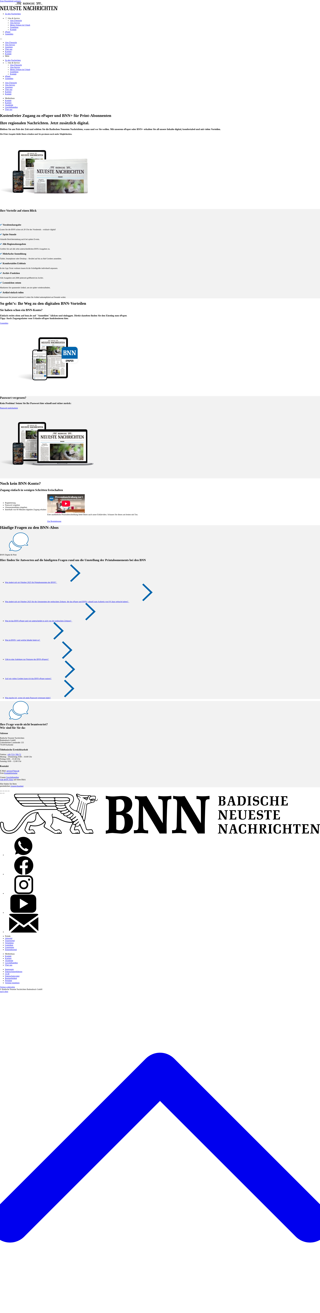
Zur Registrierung (54, 521)
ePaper (7, 32)
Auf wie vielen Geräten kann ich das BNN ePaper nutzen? (28, 678)
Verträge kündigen (12, 983)
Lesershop (9, 945)
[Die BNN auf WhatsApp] (23, 855)
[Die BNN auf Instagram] (23, 893)
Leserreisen (9, 947)
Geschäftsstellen (11, 107)
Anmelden (9, 34)
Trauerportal (10, 941)
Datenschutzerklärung (13, 972)
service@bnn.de (12, 771)
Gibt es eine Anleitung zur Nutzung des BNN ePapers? (27, 659)
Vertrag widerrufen (7, 987)
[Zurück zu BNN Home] (29, 9)
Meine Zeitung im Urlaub (20, 25)
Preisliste (8, 981)
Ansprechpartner (17, 786)
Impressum (9, 969)
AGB (7, 974)
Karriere (8, 51)
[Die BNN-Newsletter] (23, 932)
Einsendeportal (11, 950)
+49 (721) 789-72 (14, 754)
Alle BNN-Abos (6, 780)
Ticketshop (9, 943)
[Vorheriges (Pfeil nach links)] (1, 793)
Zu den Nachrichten (13, 14)
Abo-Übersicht (16, 20)
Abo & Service (14, 18)
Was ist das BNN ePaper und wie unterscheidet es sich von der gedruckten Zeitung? (38, 621)
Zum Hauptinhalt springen (10, 1)
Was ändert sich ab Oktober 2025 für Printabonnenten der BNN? (31, 582)
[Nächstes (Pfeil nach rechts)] (3, 793)
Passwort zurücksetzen (9, 408)
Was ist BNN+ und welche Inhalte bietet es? (22, 640)
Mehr (7, 56)
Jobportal (8, 938)
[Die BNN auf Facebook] (23, 874)
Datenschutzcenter (12, 976)
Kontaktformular (10, 773)
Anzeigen (9, 47)
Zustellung (14, 27)
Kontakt (13, 29)
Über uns (8, 49)
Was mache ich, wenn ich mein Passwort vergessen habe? (28, 698)
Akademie (9, 105)
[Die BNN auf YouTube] (23, 913)
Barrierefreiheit (11, 978)
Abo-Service (15, 23)
